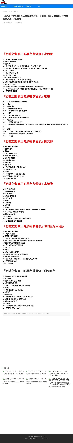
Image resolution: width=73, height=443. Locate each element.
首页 (10, 11)
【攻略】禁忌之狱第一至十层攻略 (13, 374)
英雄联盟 (28, 6)
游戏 (39, 6)
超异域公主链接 (18, 6)
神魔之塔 (16, 11)
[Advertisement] (36, 37)
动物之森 (4, 6)
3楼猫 (33, 436)
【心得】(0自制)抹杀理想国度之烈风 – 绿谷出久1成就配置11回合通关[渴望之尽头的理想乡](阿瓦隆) (59, 384)
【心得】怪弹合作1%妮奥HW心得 (36, 374)
